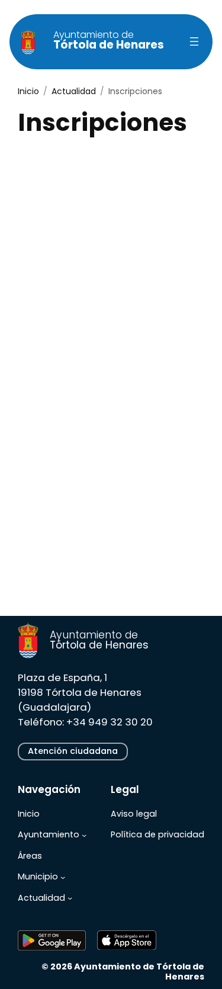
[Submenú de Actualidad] (69, 897)
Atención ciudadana (73, 751)
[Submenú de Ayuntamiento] (84, 835)
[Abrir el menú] (194, 41)
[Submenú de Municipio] (62, 877)
